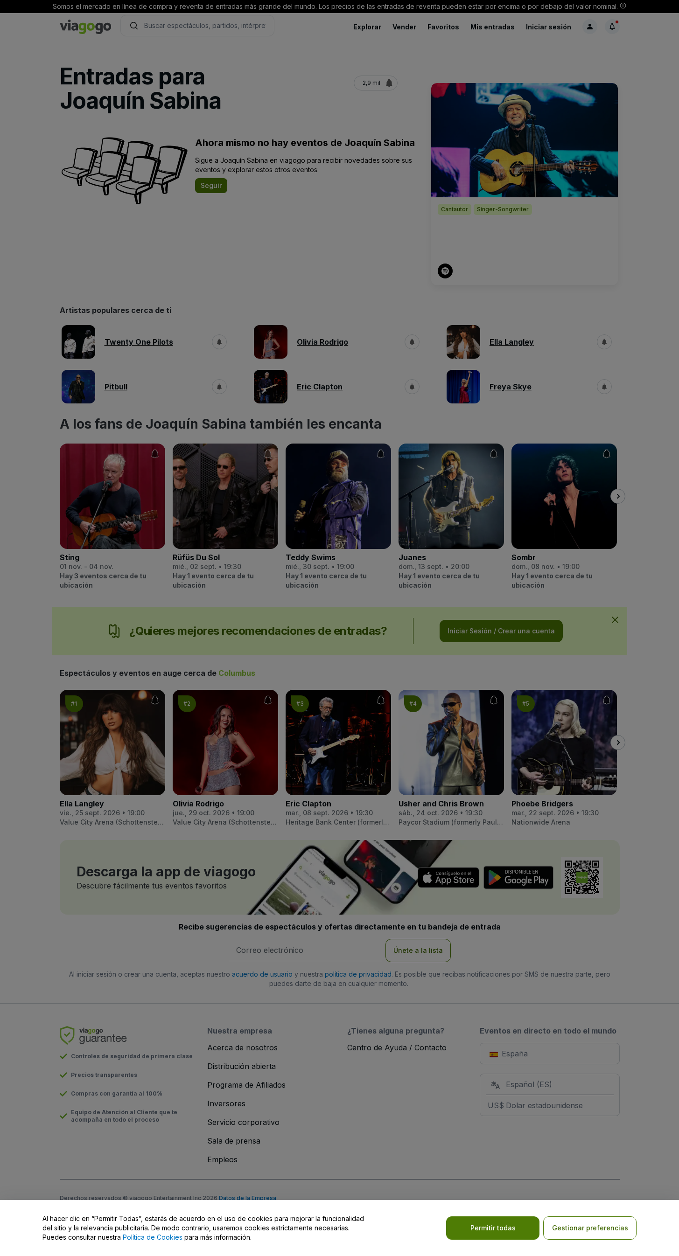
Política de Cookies (152, 1237)
